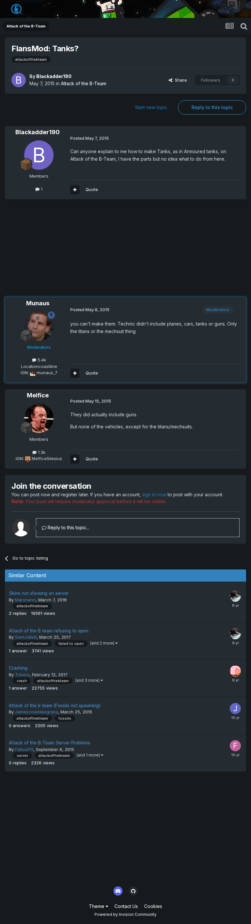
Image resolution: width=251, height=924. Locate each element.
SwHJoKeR (26, 637)
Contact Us (126, 906)
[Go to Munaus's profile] (39, 326)
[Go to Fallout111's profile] (235, 745)
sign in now (154, 494)
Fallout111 (24, 749)
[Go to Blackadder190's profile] (18, 80)
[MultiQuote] (74, 189)
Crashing (18, 668)
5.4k (41, 359)
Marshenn (25, 599)
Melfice (38, 395)
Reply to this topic (212, 107)
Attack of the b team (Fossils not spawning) (55, 705)
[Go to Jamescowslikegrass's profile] (235, 708)
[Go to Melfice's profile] (39, 418)
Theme (97, 906)
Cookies (153, 906)
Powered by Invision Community (125, 914)
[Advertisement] (81, 251)
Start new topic (151, 107)
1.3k (41, 452)
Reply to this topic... (67, 527)
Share (179, 80)
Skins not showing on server (39, 593)
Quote (92, 189)
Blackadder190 (54, 76)
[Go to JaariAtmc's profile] (235, 596)
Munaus (37, 303)
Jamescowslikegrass (36, 711)
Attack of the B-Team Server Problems (49, 742)
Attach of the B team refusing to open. (49, 630)
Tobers (22, 674)
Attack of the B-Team (83, 83)
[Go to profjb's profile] (235, 671)
